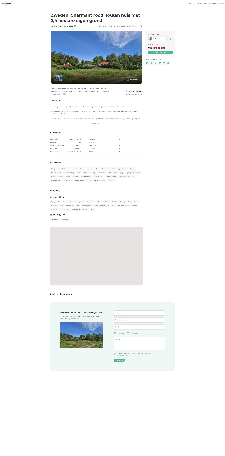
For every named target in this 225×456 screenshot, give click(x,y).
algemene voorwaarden (141, 353)
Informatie (121, 333)
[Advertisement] (160, 77)
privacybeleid (122, 355)
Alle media (134, 79)
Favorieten (203, 3)
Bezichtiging (134, 333)
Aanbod (192, 3)
